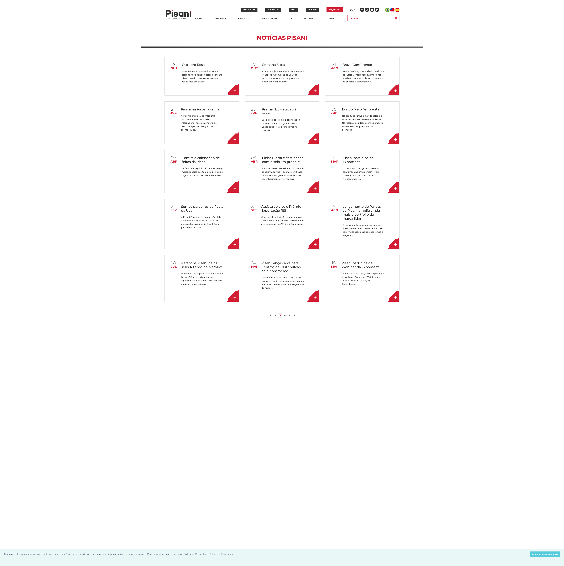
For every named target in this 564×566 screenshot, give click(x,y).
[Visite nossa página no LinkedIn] (377, 10)
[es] (397, 10)
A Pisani (199, 20)
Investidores (249, 10)
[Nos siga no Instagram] (367, 10)
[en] (392, 10)
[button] (527, 554)
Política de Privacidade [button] (221, 554)
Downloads (273, 10)
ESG (291, 18)
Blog (293, 10)
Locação (330, 18)
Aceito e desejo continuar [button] (545, 554)
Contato (312, 10)
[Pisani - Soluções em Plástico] (178, 15)
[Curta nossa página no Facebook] (362, 10)
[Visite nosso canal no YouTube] (372, 10)
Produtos (220, 20)
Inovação (309, 18)
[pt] (387, 10)
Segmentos (243, 20)
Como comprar (269, 18)
